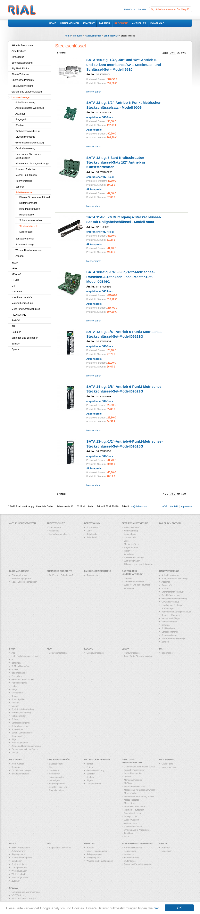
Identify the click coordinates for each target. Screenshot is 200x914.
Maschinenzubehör (22, 297)
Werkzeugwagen (132, 561)
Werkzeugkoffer (19, 874)
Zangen (19, 256)
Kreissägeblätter (56, 777)
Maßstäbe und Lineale (134, 786)
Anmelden (142, 9)
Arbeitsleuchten (131, 527)
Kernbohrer (54, 773)
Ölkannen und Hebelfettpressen (139, 564)
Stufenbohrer (130, 861)
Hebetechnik (130, 537)
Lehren (127, 776)
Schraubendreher (24, 238)
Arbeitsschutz (19, 51)
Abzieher (20, 113)
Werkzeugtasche (20, 742)
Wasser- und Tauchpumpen (137, 585)
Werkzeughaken (19, 871)
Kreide (15, 696)
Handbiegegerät (19, 683)
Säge (14, 739)
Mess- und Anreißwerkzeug (26, 309)
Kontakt (174, 506)
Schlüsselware (111, 36)
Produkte (77, 36)
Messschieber (131, 793)
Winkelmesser (131, 823)
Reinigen (16, 332)
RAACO (16, 320)
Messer (15, 706)
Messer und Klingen (26, 175)
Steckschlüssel (28, 226)
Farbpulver (17, 676)
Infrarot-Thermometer (134, 770)
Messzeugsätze (131, 800)
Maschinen (17, 291)
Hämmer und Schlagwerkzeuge (32, 163)
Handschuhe (55, 527)
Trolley (127, 551)
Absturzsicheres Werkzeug (29, 108)
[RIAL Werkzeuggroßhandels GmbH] (22, 10)
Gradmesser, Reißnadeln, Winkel (139, 766)
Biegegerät (21, 119)
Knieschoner (17, 693)
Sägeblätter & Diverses (60, 847)
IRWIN (15, 262)
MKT (14, 286)
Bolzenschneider (19, 673)
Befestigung (18, 57)
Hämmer (166, 847)
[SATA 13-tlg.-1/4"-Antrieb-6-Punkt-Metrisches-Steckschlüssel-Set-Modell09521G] (70, 342)
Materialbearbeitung (22, 303)
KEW (14, 268)
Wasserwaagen (131, 820)
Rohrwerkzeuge (23, 181)
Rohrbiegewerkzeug (21, 712)
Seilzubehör (92, 537)
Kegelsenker (130, 851)
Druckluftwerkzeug (25, 136)
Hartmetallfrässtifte (133, 847)
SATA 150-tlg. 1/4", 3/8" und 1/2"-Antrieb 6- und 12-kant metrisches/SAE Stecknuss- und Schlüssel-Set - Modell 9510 (123, 64)
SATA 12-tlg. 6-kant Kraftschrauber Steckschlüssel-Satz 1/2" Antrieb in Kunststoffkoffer (115, 162)
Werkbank (129, 554)
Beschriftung (130, 534)
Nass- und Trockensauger (24, 582)
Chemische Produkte (23, 80)
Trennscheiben (94, 783)
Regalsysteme (131, 547)
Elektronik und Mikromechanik (26, 892)
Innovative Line (169, 767)
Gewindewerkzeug (25, 148)
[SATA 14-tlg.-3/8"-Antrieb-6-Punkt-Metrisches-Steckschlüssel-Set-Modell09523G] (70, 397)
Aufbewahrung (131, 531)
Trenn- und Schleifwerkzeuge (138, 864)
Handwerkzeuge (93, 36)
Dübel (89, 531)
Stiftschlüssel (26, 232)
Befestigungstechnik (58, 653)
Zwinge (15, 752)
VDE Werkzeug (19, 895)
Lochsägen (54, 780)
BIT (13, 659)
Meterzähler (129, 803)
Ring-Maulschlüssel (29, 208)
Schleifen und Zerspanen (25, 337)
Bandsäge (16, 767)
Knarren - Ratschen (25, 169)
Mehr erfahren (93, 91)
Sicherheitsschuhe (58, 534)
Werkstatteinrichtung (134, 557)
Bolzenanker (92, 527)
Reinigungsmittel (94, 854)
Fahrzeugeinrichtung (23, 86)
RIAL (14, 326)
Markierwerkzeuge (133, 780)
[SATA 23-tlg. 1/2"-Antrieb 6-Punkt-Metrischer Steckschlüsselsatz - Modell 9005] (70, 113)
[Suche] (153, 9)
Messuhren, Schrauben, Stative (139, 796)
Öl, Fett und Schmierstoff (61, 575)
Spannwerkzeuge (24, 244)
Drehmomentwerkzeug (27, 131)
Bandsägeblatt (55, 764)
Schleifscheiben (131, 857)
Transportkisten (19, 867)
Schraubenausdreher (30, 220)
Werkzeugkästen (20, 877)
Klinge (14, 689)
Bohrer (15, 669)
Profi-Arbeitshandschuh (23, 709)
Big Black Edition (20, 68)
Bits (51, 767)
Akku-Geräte (18, 764)
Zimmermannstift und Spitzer (25, 749)
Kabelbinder (92, 534)
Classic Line (167, 764)
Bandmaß (16, 663)
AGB (164, 506)
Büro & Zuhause (20, 74)
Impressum (186, 506)
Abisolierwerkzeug (25, 102)
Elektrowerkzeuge (95, 653)
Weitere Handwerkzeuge (28, 250)
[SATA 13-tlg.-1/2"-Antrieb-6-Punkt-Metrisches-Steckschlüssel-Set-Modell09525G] (70, 452)
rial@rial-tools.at (138, 506)
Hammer (128, 578)
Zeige (165, 53)
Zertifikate (128, 833)
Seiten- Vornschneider (22, 733)
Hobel (14, 686)
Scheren (19, 186)
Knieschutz (54, 531)
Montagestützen (131, 544)
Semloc (16, 343)
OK (179, 907)
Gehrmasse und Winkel (23, 679)
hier (156, 907)
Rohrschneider (19, 716)
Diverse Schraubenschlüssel (34, 197)
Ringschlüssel (26, 214)
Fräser (90, 767)
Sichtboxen (17, 861)
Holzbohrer (54, 770)
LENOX (16, 280)
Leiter (126, 541)
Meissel (15, 702)
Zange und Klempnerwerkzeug (26, 746)
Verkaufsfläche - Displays (24, 898)
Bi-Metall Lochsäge (20, 666)
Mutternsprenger (28, 203)
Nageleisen (167, 851)
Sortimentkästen (19, 864)
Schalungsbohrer (57, 783)
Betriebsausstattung (22, 62)
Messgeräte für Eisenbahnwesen (139, 790)
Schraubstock (18, 729)
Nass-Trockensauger (134, 581)
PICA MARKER (20, 314)
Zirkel (126, 836)
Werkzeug (129, 588)
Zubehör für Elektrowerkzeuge (138, 656)
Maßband (128, 783)
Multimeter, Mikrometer (135, 806)
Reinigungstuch (94, 857)
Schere (15, 719)
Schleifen (91, 773)
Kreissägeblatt (18, 699)
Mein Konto (129, 9)
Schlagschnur (130, 816)
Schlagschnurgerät (20, 723)
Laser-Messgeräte (133, 773)
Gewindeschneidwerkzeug (29, 142)
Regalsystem (93, 575)
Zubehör (16, 881)
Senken (90, 777)
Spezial (16, 349)
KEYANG (16, 274)
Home (68, 36)
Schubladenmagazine (22, 857)
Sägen (90, 780)
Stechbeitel (17, 736)
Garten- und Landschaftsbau (27, 91)
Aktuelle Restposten (22, 45)
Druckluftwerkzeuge (21, 770)
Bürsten (19, 125)
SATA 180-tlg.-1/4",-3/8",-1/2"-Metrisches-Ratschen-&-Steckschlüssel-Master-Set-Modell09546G (120, 277)
